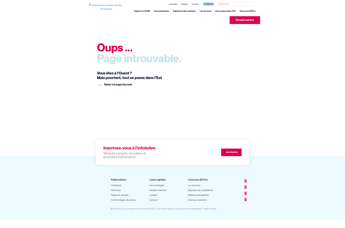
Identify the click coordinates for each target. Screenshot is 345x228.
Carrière (153, 195)
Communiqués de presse (123, 200)
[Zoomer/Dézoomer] (39, 222)
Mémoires (116, 190)
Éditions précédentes (198, 195)
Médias (185, 4)
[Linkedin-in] (245, 193)
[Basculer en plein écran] (28, 222)
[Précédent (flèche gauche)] (5, 226)
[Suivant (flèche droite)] (16, 226)
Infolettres (116, 185)
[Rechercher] (253, 4)
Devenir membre (157, 190)
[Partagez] (16, 222)
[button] (245, 20)
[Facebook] (245, 181)
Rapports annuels (120, 195)
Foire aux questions (197, 200)
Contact (195, 4)
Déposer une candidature (200, 190)
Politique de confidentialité (188, 209)
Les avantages (156, 185)
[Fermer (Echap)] (5, 222)
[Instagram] (245, 199)
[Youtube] (245, 187)
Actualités (173, 4)
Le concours (194, 185)
